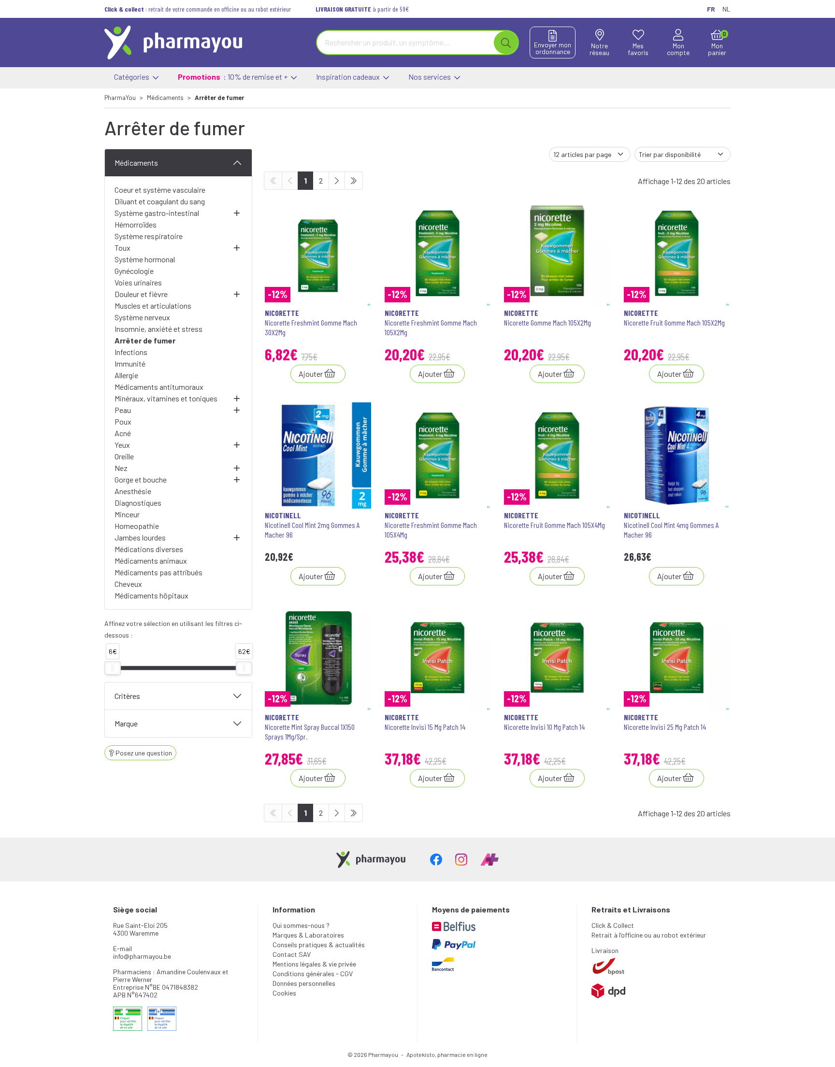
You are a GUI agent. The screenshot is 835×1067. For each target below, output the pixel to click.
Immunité (130, 363)
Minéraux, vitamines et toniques (166, 398)
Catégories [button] (132, 76)
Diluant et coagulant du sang (160, 201)
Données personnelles (304, 983)
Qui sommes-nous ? (301, 925)
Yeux (122, 444)
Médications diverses (149, 549)
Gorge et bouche (141, 479)
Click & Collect (612, 925)
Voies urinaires (138, 282)
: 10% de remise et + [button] (233, 76)
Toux (122, 247)
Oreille (124, 456)
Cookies (284, 993)
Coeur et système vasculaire (160, 189)
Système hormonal (145, 259)
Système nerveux (142, 317)
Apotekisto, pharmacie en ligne (447, 1054)
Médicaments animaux (151, 560)
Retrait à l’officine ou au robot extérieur (648, 935)
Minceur (127, 514)
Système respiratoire (149, 236)
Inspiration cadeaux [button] (348, 76)
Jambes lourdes (140, 537)
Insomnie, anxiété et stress (158, 328)
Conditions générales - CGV (313, 973)
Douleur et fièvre (141, 294)
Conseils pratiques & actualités (319, 944)
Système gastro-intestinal (157, 212)
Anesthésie (133, 491)
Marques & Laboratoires (308, 935)
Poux (123, 421)
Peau (123, 409)
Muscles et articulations (153, 305)
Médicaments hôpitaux (151, 595)
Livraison (605, 950)
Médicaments (136, 162)
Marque (126, 723)
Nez (121, 467)
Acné (123, 433)
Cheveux (128, 583)
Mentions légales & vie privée (314, 964)
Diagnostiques (138, 502)
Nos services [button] (430, 76)
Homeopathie (137, 525)
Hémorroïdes (136, 224)
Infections (131, 351)
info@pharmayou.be (142, 956)
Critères (127, 695)
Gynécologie (134, 270)
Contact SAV (292, 954)
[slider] (112, 668)
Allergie (126, 375)
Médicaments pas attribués (158, 572)
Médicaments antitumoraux (159, 386)
